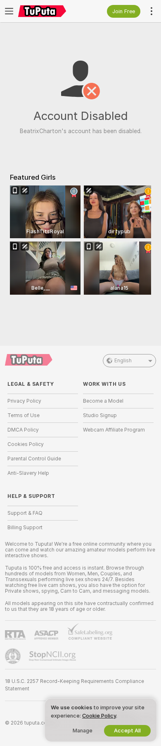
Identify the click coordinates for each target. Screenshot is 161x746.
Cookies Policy (25, 444)
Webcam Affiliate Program (114, 430)
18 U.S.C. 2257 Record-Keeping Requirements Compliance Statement (74, 685)
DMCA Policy (23, 430)
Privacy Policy (24, 401)
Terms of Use (23, 415)
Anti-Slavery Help (28, 473)
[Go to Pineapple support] (13, 656)
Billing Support (25, 527)
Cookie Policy (99, 716)
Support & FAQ (25, 513)
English (123, 361)
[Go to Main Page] (49, 11)
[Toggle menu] (9, 11)
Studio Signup (100, 415)
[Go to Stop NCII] (53, 656)
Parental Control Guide (34, 459)
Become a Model (103, 401)
